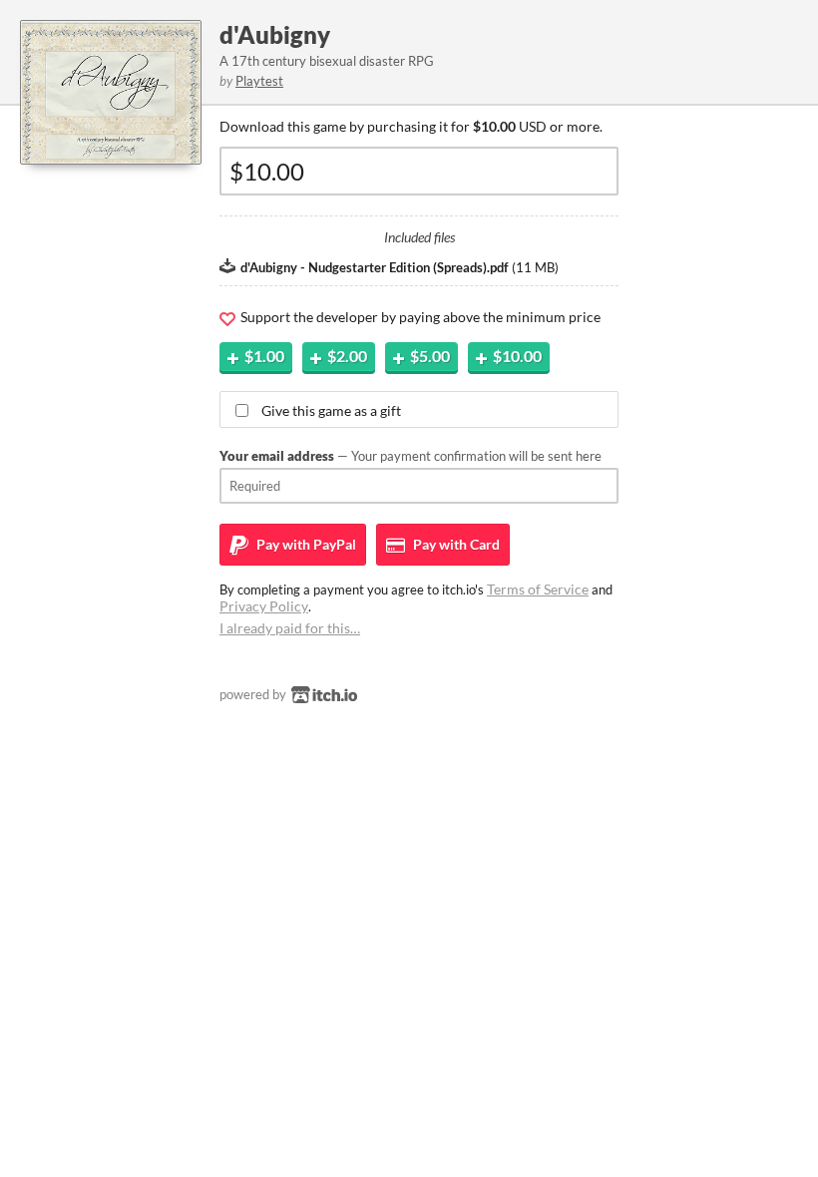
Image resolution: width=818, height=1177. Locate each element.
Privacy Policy (263, 605)
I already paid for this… (289, 627)
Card (455, 544)
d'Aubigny (274, 34)
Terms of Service (538, 589)
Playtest (259, 81)
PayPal (304, 544)
